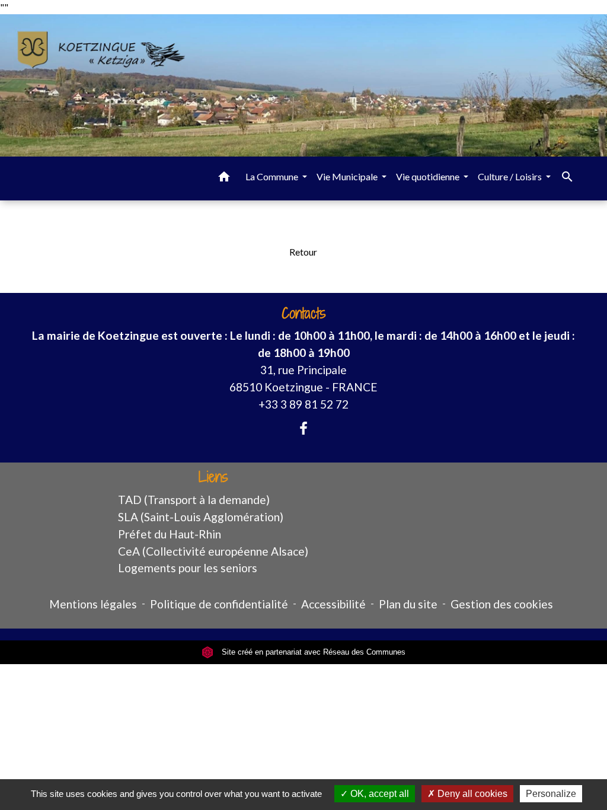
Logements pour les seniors (187, 568)
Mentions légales (93, 604)
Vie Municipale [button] (348, 176)
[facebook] (303, 428)
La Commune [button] (272, 176)
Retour (303, 251)
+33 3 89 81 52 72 (303, 404)
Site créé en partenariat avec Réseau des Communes (312, 652)
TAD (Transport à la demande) (194, 499)
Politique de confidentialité (219, 604)
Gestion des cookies (502, 604)
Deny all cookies (471, 794)
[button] (224, 178)
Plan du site (408, 604)
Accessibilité (333, 604)
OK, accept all (378, 794)
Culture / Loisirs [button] (511, 176)
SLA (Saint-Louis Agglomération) (200, 517)
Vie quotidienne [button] (428, 176)
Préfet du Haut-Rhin (169, 534)
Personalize (551, 794)
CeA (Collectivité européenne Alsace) (213, 551)
